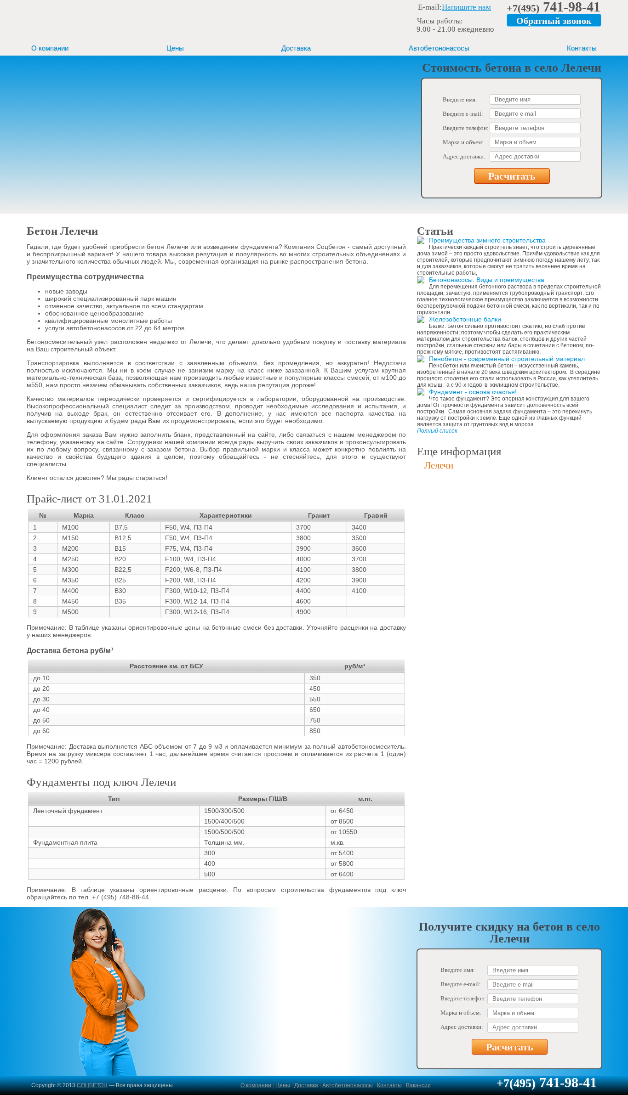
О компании (50, 48)
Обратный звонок (554, 21)
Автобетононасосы (439, 48)
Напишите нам (466, 7)
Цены (175, 48)
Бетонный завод (86, 20)
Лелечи (438, 465)
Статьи (435, 231)
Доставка (296, 48)
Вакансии (418, 1085)
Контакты (582, 48)
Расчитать (512, 176)
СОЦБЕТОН (92, 1085)
